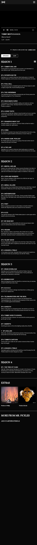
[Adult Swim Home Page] (5, 2)
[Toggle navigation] (34, 2)
